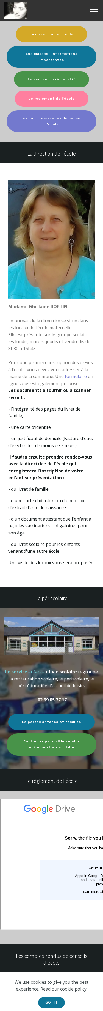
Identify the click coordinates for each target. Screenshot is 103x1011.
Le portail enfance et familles (51, 722)
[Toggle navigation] (94, 9)
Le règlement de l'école (52, 98)
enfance (36, 672)
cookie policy (73, 989)
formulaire (76, 376)
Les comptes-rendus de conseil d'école (52, 121)
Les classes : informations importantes (51, 57)
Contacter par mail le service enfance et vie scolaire (51, 744)
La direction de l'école (51, 34)
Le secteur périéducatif (51, 79)
